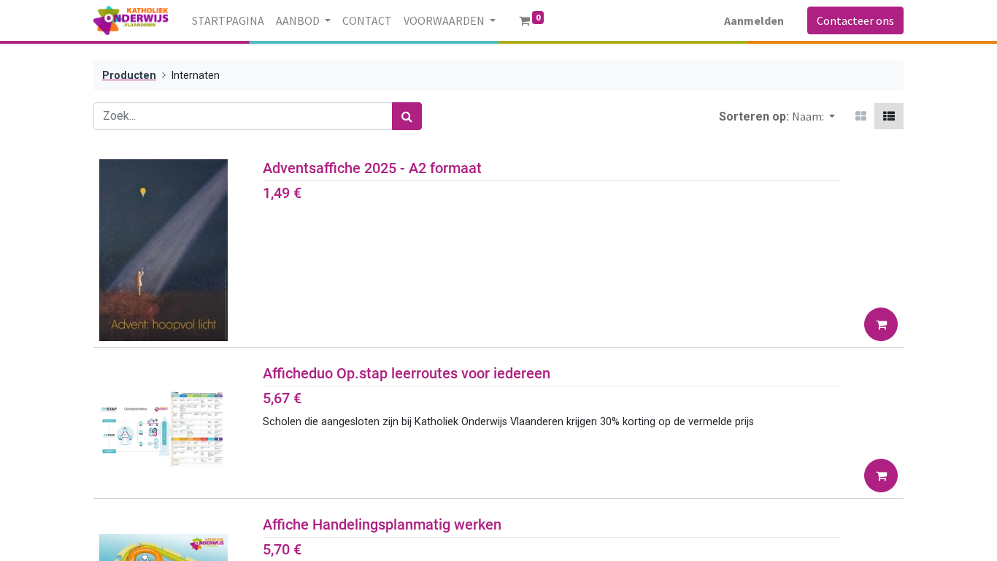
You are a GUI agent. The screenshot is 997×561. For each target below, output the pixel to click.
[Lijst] (889, 116)
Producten (129, 75)
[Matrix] (861, 116)
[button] (813, 116)
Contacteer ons (855, 20)
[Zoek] (407, 116)
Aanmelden (754, 20)
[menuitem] (228, 20)
